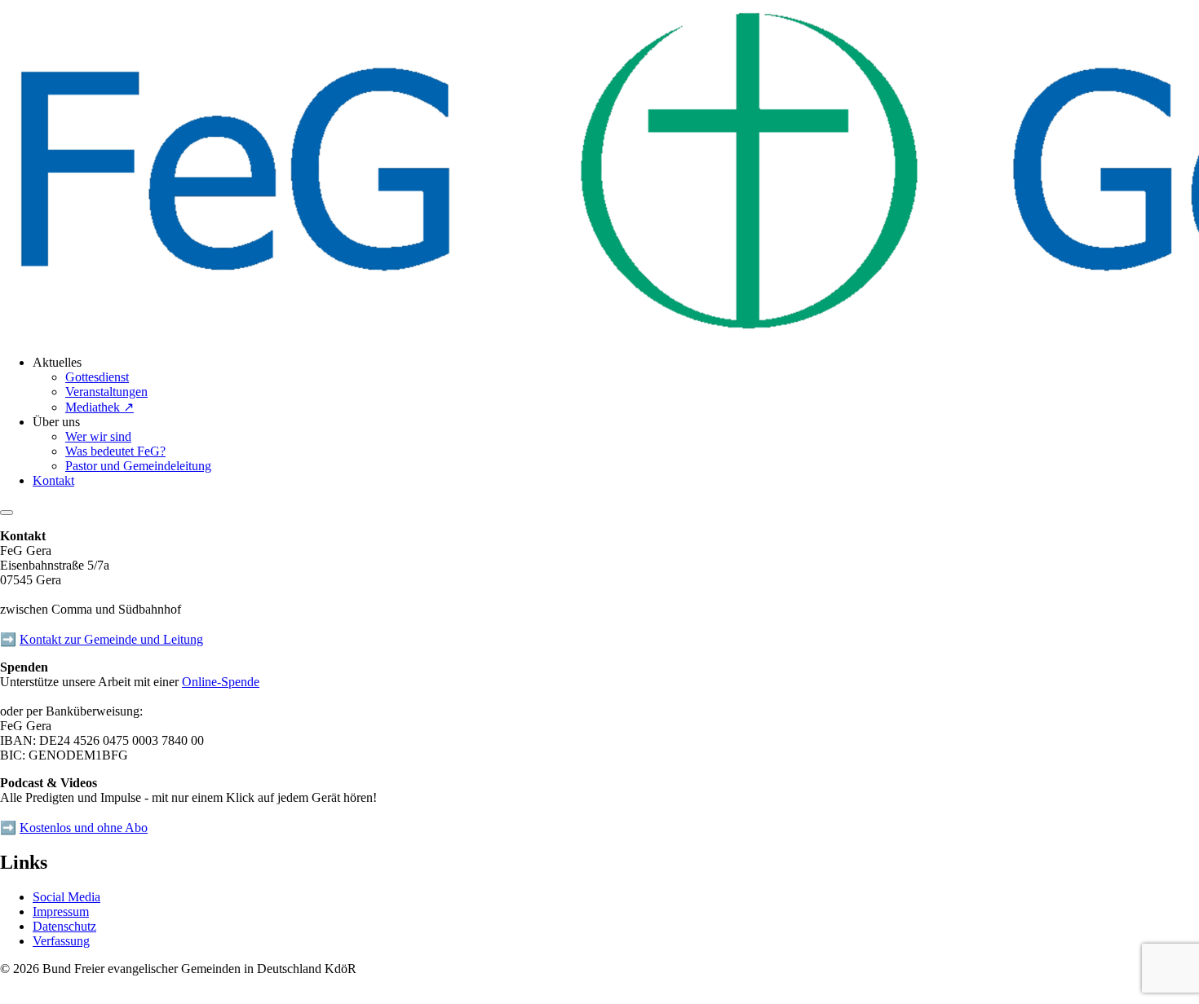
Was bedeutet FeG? (115, 451)
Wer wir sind (98, 436)
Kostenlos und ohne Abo (84, 827)
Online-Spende (220, 682)
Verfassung (61, 941)
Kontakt (53, 480)
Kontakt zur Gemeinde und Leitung (111, 639)
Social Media (66, 897)
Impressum (61, 911)
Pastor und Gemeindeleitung (138, 466)
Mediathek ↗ (99, 407)
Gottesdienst (97, 377)
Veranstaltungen (106, 392)
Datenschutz (64, 926)
